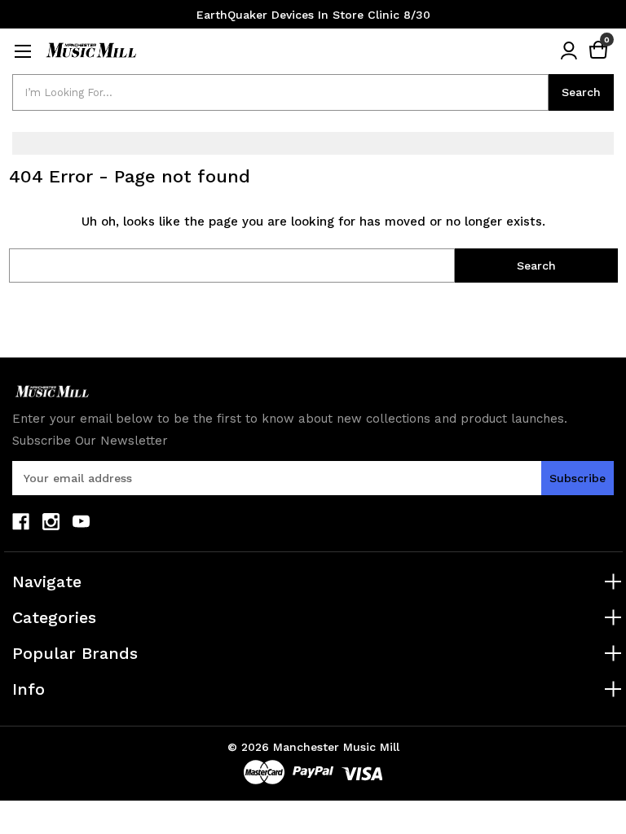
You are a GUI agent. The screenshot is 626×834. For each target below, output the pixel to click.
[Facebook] (20, 521)
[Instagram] (51, 521)
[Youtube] (81, 521)
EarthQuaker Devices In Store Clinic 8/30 (313, 14)
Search (581, 92)
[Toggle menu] (22, 51)
